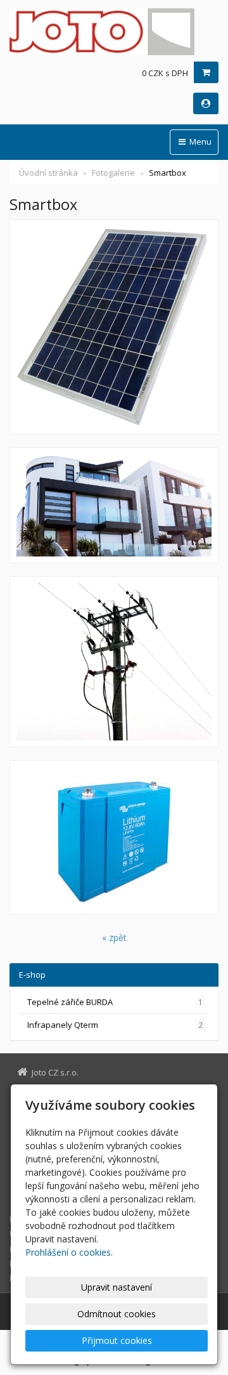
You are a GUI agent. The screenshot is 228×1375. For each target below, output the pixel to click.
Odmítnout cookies (116, 1314)
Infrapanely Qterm (115, 1024)
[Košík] (206, 72)
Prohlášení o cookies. (69, 1252)
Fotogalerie (113, 172)
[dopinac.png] (114, 661)
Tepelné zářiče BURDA (115, 1002)
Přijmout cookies (117, 1340)
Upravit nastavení (116, 1287)
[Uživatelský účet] (205, 103)
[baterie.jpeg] (114, 837)
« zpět (114, 937)
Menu (199, 141)
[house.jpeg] (114, 505)
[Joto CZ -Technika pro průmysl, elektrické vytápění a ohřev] (114, 31)
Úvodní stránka (48, 172)
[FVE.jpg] (114, 327)
